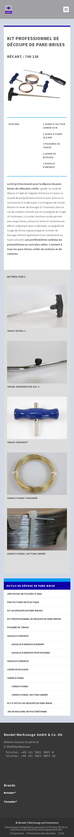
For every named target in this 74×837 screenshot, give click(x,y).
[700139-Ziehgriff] (37, 438)
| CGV (61, 833)
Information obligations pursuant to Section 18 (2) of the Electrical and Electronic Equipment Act (36, 828)
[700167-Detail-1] (37, 326)
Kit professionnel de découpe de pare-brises (34, 618)
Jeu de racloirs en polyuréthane (27, 711)
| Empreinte (17, 833)
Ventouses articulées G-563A (24, 593)
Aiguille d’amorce (18, 661)
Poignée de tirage (18, 627)
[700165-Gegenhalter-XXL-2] (37, 382)
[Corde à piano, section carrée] (37, 549)
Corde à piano (20, 686)
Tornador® (10, 801)
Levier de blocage (17, 669)
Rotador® (10, 792)
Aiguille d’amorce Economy (28, 644)
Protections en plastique (23, 602)
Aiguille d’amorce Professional (31, 652)
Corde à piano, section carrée (30, 694)
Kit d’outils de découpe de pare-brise (29, 703)
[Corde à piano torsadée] (37, 494)
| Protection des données (41, 833)
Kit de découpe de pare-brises (25, 610)
